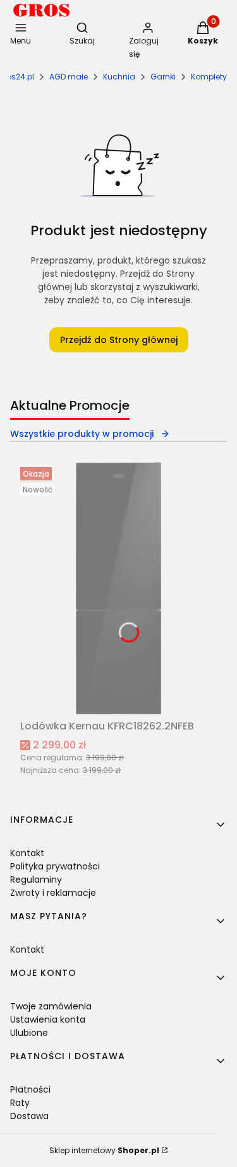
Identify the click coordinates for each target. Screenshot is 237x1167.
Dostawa (29, 1116)
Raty (20, 1102)
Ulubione (29, 1032)
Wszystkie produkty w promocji (82, 433)
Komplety (209, 76)
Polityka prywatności (55, 866)
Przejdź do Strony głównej (119, 340)
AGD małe (68, 76)
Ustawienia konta (47, 1019)
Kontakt (27, 853)
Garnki (163, 76)
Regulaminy (36, 879)
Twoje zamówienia (51, 1006)
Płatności (30, 1089)
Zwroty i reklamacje (53, 892)
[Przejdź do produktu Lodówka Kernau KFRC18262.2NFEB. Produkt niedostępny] (118, 588)
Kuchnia (119, 76)
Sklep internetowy (104, 1150)
